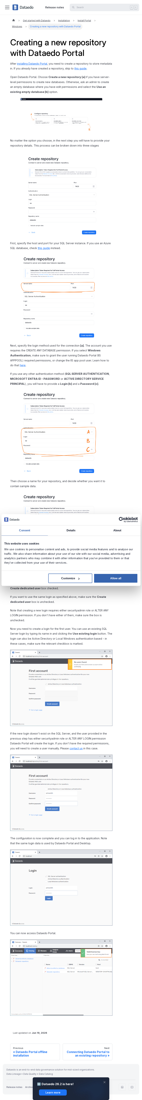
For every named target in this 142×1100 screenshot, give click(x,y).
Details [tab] (71, 530)
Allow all (115, 578)
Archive (29, 1087)
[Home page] (13, 21)
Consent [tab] (24, 530)
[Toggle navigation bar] (7, 7)
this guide (80, 68)
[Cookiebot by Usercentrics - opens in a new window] (121, 519)
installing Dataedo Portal (32, 63)
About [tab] (117, 530)
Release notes (54, 7)
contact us (76, 748)
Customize (68, 578)
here (23, 365)
